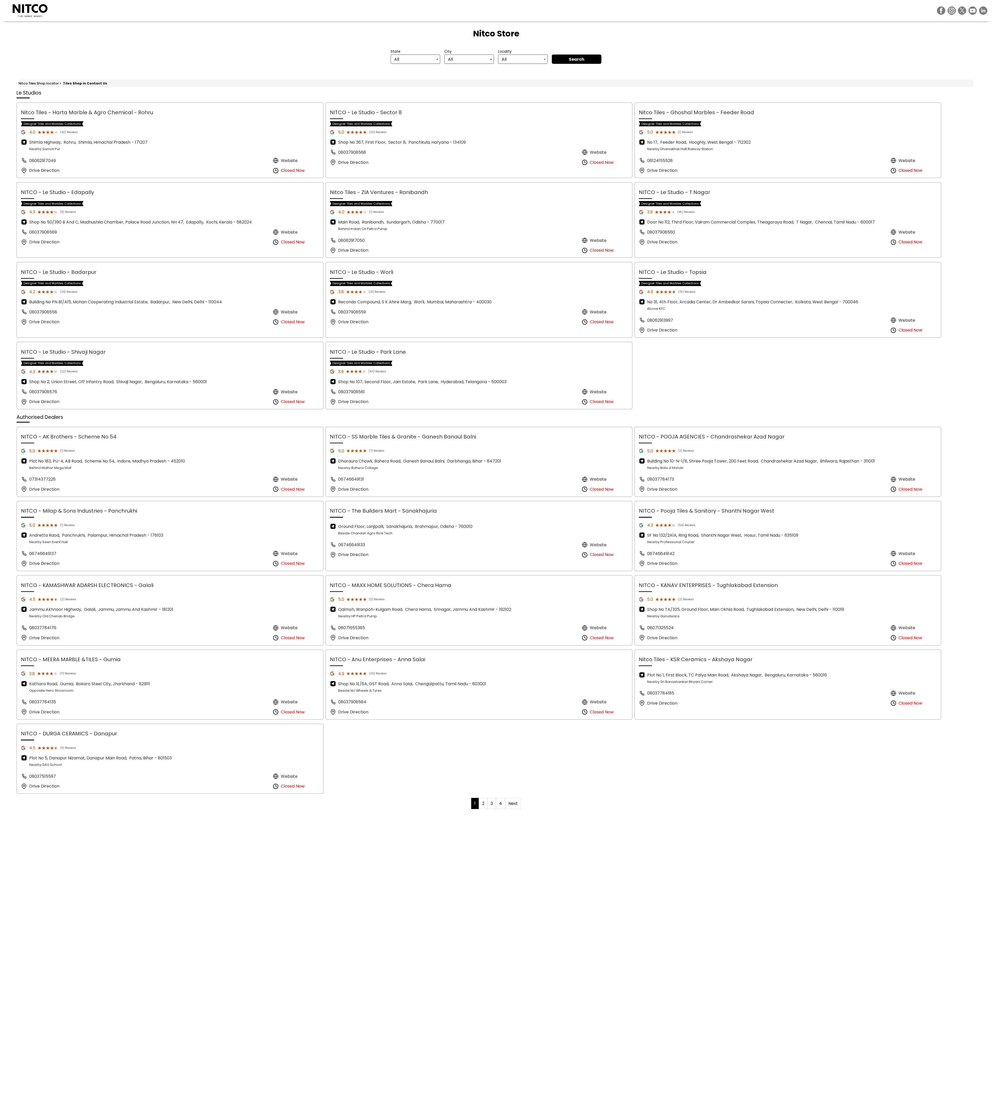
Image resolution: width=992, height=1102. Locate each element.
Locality (505, 51)
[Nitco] (30, 10)
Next (513, 803)
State (395, 51)
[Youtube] (972, 10)
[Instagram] (951, 10)
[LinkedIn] (983, 10)
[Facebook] (941, 10)
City (448, 51)
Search (576, 59)
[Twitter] (962, 10)
